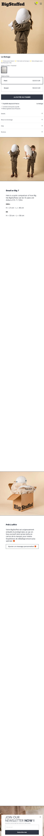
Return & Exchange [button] (7, 120)
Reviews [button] (3, 132)
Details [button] (3, 113)
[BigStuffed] (13, 4)
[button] (36, 3)
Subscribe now (22, 832)
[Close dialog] (40, 817)
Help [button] (2, 126)
